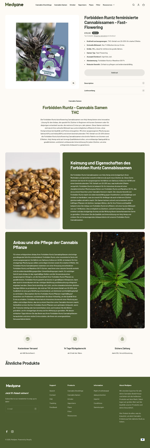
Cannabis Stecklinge (44, 5)
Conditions (98, 403)
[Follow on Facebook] (6, 431)
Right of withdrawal (101, 391)
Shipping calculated (100, 36)
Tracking (53, 403)
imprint (96, 399)
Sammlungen (99, 407)
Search (52, 391)
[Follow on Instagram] (12, 431)
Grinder (73, 5)
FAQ (51, 399)
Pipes (91, 5)
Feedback (53, 407)
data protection (100, 395)
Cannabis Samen (60, 5)
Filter (98, 5)
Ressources (107, 5)
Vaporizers (82, 5)
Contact (53, 395)
